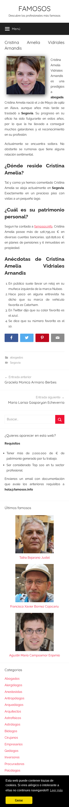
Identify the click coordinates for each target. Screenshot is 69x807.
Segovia (15, 362)
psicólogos (12, 770)
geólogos (11, 751)
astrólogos (12, 724)
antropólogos (14, 698)
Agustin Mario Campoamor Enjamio (34, 655)
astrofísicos (13, 718)
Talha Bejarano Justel (34, 557)
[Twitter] (27, 338)
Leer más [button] (56, 790)
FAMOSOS (34, 8)
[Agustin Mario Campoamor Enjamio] (34, 633)
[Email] (58, 338)
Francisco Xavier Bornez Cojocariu (34, 606)
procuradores (14, 764)
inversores (12, 757)
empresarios (14, 744)
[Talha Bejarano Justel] (34, 535)
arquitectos (13, 711)
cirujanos (11, 737)
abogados (16, 357)
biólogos (11, 731)
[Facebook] (11, 338)
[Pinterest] (42, 338)
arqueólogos (14, 705)
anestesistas (13, 692)
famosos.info (43, 226)
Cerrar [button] (19, 800)
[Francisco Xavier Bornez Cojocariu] (34, 584)
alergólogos (13, 685)
